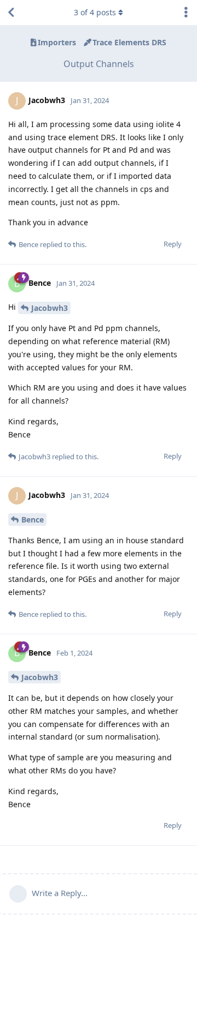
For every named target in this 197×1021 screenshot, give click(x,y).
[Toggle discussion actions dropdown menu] (186, 12)
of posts (95, 12)
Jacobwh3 (49, 308)
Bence (32, 519)
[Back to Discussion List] (11, 12)
